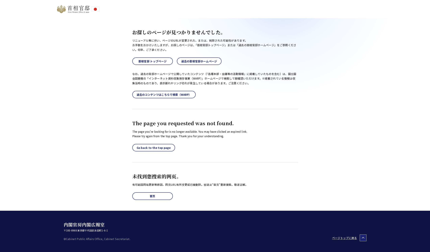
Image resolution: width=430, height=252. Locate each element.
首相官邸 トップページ (152, 61)
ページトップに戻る (344, 238)
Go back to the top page (154, 148)
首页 (152, 196)
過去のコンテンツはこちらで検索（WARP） (164, 95)
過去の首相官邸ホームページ (199, 61)
